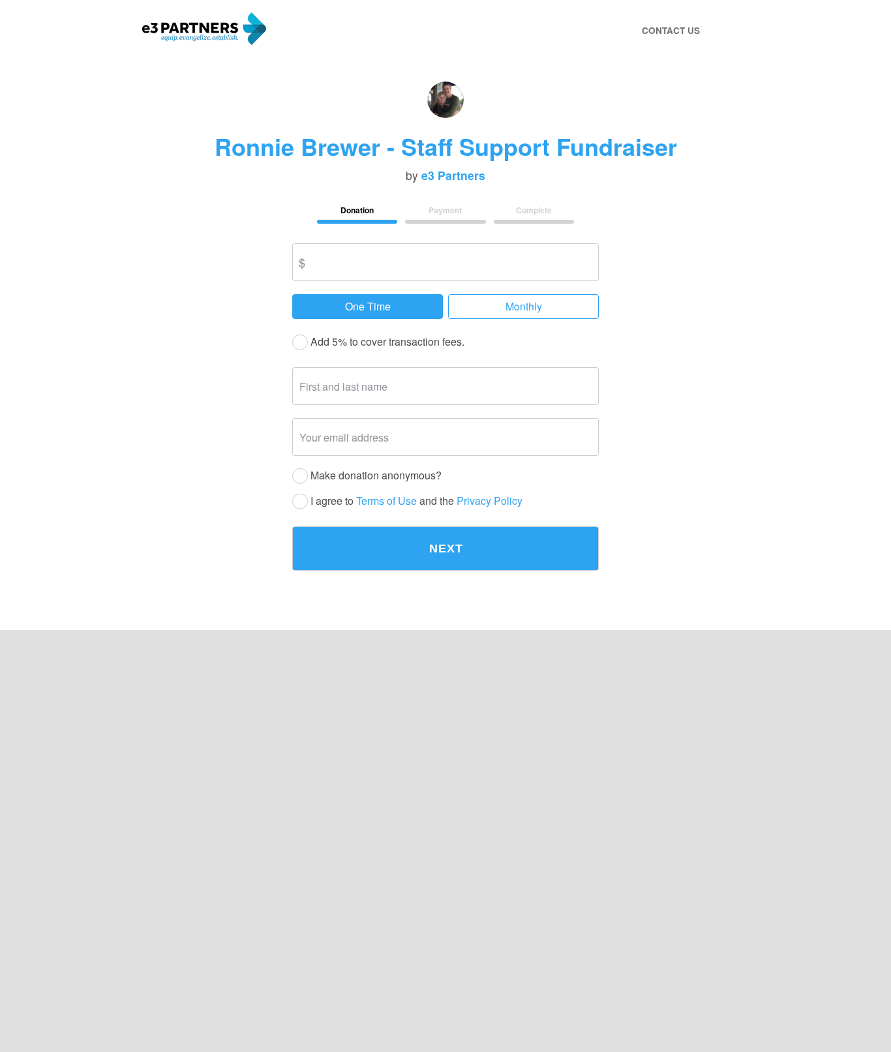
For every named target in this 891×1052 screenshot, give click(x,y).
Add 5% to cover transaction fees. (386, 342)
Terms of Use (386, 501)
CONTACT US (671, 30)
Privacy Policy (489, 501)
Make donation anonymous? (375, 476)
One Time (368, 306)
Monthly (524, 306)
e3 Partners (453, 175)
